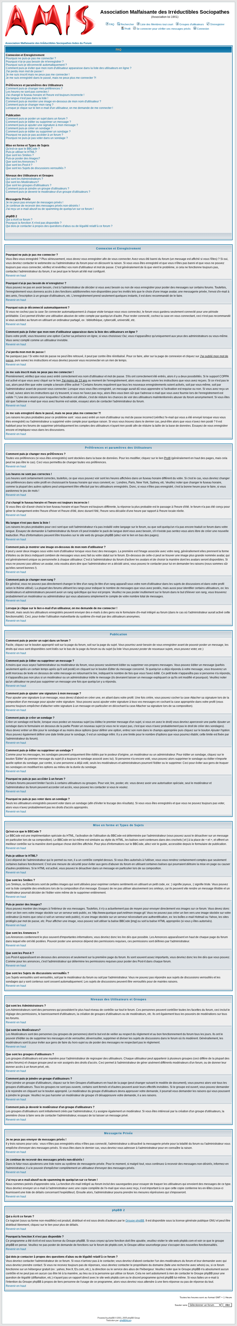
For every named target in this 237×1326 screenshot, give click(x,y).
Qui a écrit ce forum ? (19, 219)
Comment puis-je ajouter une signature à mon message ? (42, 125)
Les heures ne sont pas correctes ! (27, 91)
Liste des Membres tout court (156, 24)
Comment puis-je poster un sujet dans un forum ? (37, 118)
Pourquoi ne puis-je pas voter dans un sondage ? (37, 138)
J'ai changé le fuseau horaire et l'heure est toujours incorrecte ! (45, 95)
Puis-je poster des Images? (23, 158)
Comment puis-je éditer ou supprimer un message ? (38, 121)
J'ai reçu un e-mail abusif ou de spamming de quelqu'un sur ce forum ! (50, 209)
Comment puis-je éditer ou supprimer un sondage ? (38, 131)
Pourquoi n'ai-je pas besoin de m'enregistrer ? (35, 61)
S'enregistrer (217, 24)
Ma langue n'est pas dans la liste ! (27, 98)
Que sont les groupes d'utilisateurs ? (28, 185)
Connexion (203, 28)
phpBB (111, 1318)
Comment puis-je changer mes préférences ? (34, 88)
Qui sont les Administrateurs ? (24, 178)
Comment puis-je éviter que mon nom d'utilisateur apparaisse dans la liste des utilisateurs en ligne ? (68, 68)
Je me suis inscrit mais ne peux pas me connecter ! (37, 74)
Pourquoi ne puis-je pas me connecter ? (31, 58)
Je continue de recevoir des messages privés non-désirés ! (43, 205)
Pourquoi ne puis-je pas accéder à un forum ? (34, 134)
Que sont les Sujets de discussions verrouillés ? (36, 168)
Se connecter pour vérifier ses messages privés (164, 28)
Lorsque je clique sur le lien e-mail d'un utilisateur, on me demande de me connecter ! (59, 108)
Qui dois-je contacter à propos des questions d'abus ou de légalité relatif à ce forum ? (59, 226)
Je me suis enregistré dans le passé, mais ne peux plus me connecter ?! (51, 77)
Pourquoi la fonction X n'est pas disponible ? (34, 222)
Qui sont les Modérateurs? (22, 182)
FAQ (111, 24)
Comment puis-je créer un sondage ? (29, 128)
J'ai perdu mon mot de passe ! (24, 71)
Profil (127, 28)
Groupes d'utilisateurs (191, 24)
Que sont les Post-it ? (19, 165)
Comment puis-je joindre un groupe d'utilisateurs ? (37, 188)
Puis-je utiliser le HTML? (21, 152)
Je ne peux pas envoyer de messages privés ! (34, 202)
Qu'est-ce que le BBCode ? (23, 148)
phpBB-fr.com (125, 1320)
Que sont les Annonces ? (21, 161)
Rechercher (127, 24)
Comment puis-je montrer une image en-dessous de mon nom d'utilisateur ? (53, 101)
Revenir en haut (16, 275)
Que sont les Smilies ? (20, 155)
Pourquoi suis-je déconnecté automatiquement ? (36, 64)
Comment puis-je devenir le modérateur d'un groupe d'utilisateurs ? (48, 191)
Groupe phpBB (134, 1220)
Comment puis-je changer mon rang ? (29, 104)
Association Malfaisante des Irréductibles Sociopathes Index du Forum (48, 43)
